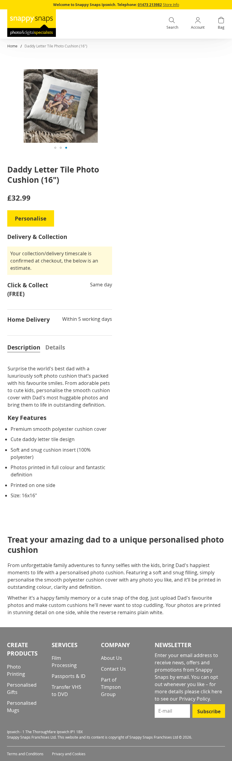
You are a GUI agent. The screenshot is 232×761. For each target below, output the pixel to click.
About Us (111, 658)
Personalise (31, 218)
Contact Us (113, 669)
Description (23, 347)
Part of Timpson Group (111, 687)
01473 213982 (150, 4)
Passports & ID (68, 676)
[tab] (23, 346)
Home (12, 46)
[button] (55, 147)
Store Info (171, 4)
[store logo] (31, 23)
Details (55, 347)
